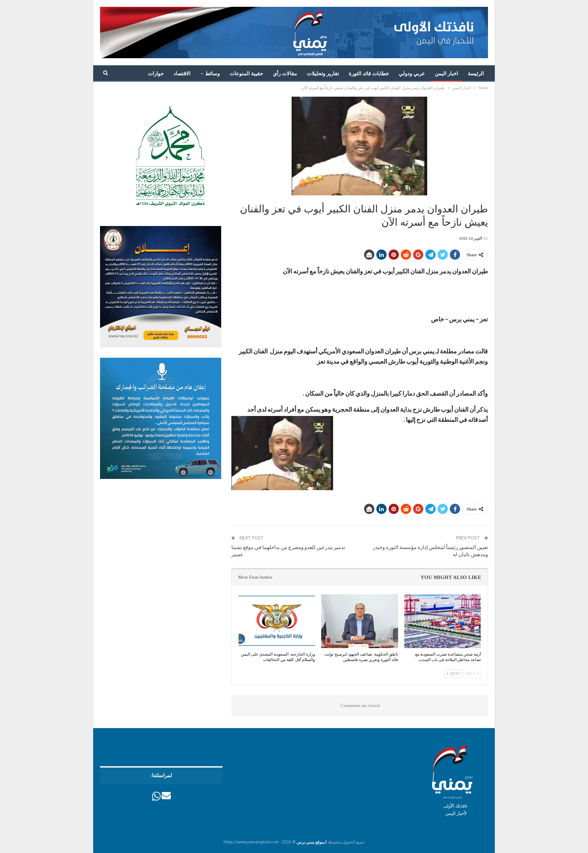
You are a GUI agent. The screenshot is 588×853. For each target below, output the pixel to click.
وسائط (212, 73)
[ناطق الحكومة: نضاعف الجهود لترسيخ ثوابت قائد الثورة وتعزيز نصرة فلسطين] (359, 621)
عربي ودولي (412, 73)
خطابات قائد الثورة (369, 73)
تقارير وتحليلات (323, 73)
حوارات (156, 73)
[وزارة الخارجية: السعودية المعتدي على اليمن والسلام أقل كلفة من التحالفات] (277, 621)
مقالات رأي (285, 73)
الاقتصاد (182, 73)
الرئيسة (476, 73)
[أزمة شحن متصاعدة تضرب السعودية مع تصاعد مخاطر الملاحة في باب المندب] (442, 621)
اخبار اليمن (446, 73)
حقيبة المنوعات (246, 73)
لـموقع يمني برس (312, 842)
